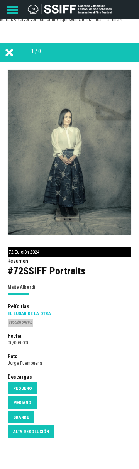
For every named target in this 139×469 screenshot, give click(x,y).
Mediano (22, 402)
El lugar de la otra (29, 313)
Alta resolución (31, 431)
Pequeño (22, 388)
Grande (21, 417)
